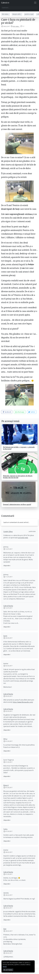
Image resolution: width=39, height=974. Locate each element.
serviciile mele (23, 538)
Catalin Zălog (8, 531)
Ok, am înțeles (8, 970)
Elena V (6, 785)
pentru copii (29, 14)
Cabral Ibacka (8, 606)
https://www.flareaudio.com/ (23, 702)
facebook (7, 412)
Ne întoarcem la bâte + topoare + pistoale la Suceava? (19, 448)
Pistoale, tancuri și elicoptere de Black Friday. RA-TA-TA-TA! (17, 477)
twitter (32, 412)
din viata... (5, 14)
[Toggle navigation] (35, 3)
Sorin (5, 636)
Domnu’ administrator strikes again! (17, 504)
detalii (5, 966)
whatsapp (20, 412)
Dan (4, 929)
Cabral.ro (5, 2)
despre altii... (16, 14)
